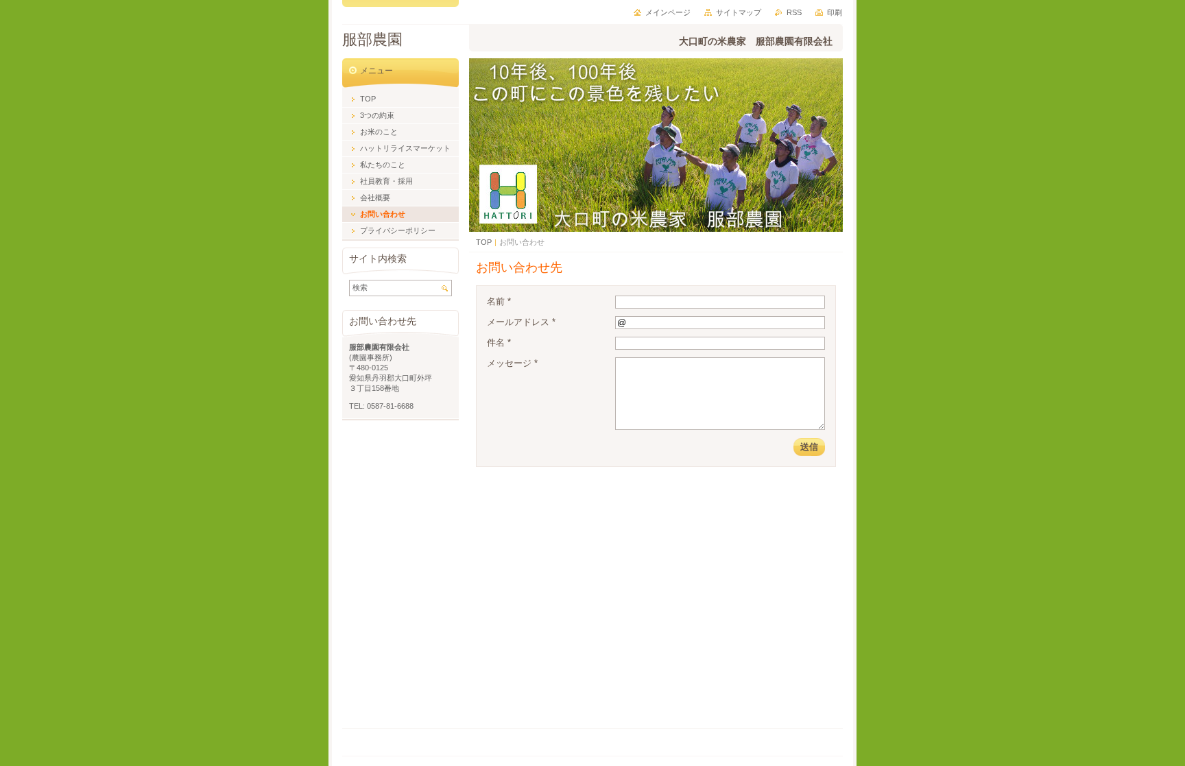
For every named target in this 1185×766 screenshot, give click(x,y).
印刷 (834, 12)
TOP (484, 242)
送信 (809, 447)
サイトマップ (738, 12)
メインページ (668, 12)
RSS (794, 12)
